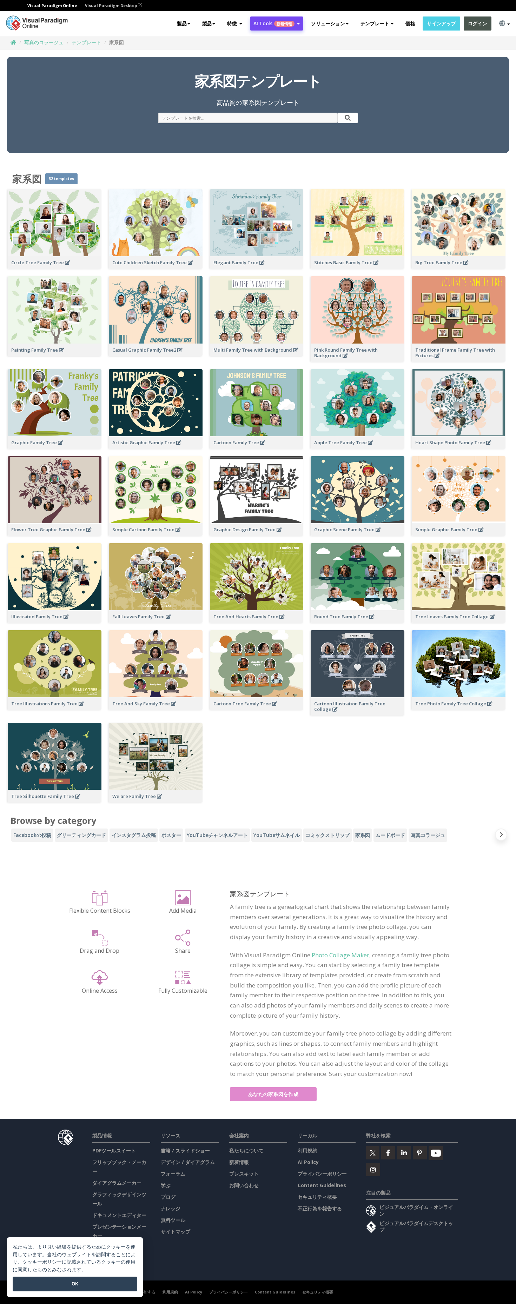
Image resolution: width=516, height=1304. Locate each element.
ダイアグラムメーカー (116, 1182)
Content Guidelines (322, 1185)
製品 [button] (181, 23)
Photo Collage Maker (340, 955)
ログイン (477, 23)
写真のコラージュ (44, 42)
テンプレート (86, 42)
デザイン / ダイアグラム (188, 1162)
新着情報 (239, 1162)
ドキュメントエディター (119, 1215)
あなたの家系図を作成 (273, 1094)
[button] (234, 23)
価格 (410, 23)
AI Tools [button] (272, 23)
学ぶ (166, 1185)
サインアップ (441, 23)
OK (75, 1283)
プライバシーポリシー (322, 1173)
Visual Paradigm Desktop (111, 5)
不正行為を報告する (320, 1208)
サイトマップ (175, 1231)
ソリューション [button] (328, 23)
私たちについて (246, 1150)
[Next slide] (501, 836)
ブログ (168, 1196)
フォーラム (173, 1173)
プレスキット (244, 1173)
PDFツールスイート (114, 1150)
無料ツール (173, 1220)
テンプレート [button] (374, 23)
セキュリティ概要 (317, 1196)
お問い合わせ (244, 1185)
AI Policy (308, 1162)
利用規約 (307, 1150)
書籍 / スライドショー (185, 1150)
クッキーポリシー (42, 1262)
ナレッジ (170, 1208)
